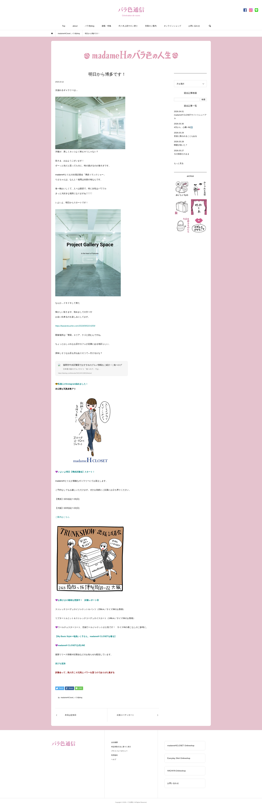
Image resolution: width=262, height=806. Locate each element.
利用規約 (114, 755)
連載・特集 (106, 26)
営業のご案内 (151, 26)
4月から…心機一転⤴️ (183, 127)
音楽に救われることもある (185, 136)
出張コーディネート (125, 715)
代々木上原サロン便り (128, 26)
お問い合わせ (194, 26)
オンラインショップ (172, 26)
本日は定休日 (70, 715)
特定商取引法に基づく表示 (121, 747)
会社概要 (114, 742)
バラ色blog (89, 26)
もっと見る (179, 163)
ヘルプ (113, 759)
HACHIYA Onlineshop (176, 771)
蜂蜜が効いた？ (180, 145)
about (75, 26)
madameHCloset (67, 698)
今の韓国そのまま (181, 154)
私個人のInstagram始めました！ (73, 384)
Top (63, 26)
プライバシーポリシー (119, 751)
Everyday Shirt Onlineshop (178, 758)
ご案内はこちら (62, 517)
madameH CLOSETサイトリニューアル (190, 116)
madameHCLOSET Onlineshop (180, 745)
